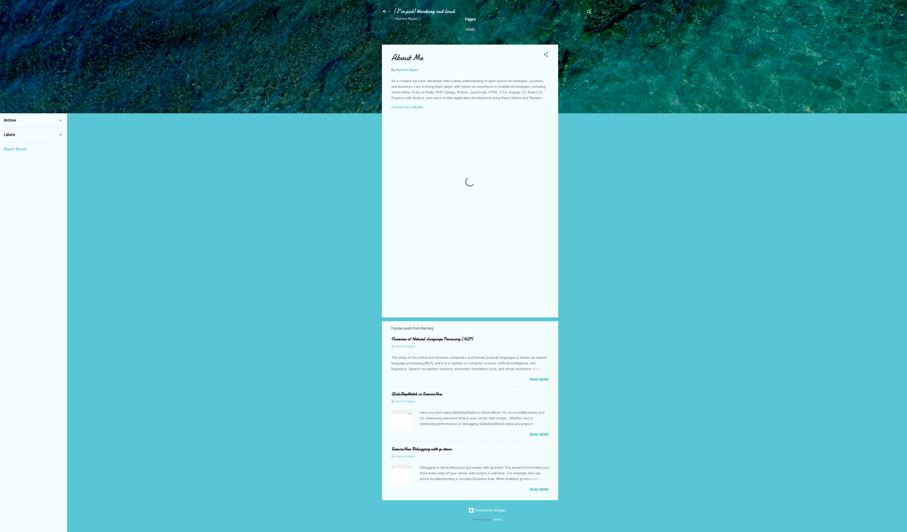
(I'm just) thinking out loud (424, 11)
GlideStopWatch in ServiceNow (416, 394)
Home (470, 29)
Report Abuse (15, 149)
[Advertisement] (577, 115)
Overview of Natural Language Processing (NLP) (432, 339)
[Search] (589, 13)
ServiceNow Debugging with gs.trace (421, 449)
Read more (539, 379)
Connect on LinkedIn (407, 107)
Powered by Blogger (490, 510)
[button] (546, 55)
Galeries (497, 519)
